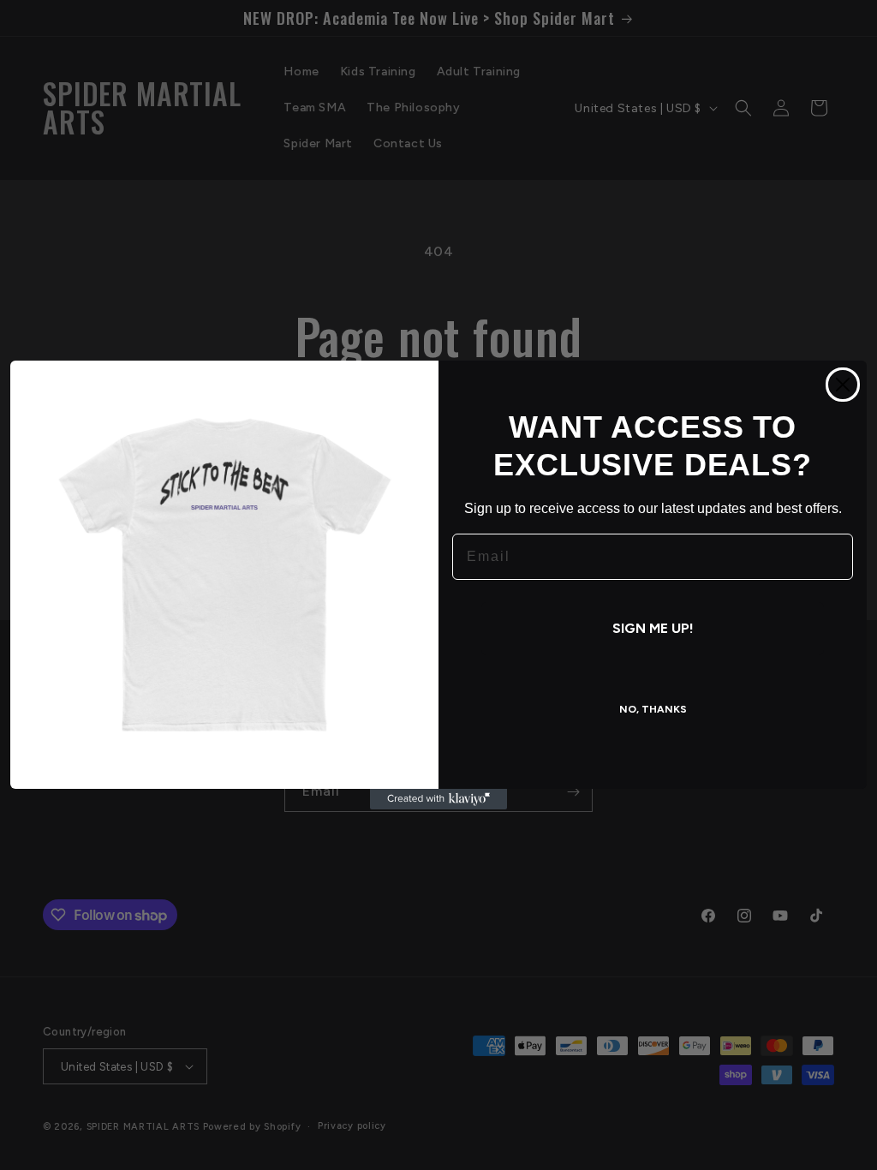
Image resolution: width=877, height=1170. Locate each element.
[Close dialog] (842, 384)
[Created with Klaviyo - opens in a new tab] (438, 799)
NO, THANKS (653, 709)
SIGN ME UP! (653, 628)
